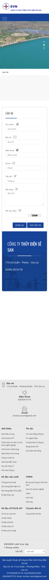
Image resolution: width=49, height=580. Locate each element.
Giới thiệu (6, 428)
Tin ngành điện (32, 438)
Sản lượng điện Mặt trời (10, 486)
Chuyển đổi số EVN (33, 514)
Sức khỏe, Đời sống (33, 450)
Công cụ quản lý (7, 457)
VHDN (29, 476)
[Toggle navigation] (4, 19)
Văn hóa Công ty (8, 470)
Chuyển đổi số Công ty (35, 442)
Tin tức (29, 428)
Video (28, 493)
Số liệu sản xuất (10, 476)
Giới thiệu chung (7, 434)
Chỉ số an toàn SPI (8, 514)
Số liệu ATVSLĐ (7, 522)
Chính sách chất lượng (10, 449)
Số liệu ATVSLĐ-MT (11, 508)
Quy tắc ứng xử (7, 466)
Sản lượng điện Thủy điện (11, 490)
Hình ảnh (29, 497)
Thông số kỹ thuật (8, 482)
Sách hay (29, 502)
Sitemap (43, 5)
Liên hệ (33, 5)
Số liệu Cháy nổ (7, 526)
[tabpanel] (24, 45)
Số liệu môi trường (8, 530)
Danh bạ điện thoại (8, 462)
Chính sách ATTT (7, 438)
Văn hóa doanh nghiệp (35, 489)
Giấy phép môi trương (10, 453)
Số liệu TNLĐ (6, 518)
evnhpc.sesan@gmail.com (18, 276)
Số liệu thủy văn (7, 495)
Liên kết (18, 551)
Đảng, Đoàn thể (32, 446)
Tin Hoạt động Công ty (35, 434)
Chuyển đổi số (33, 508)
